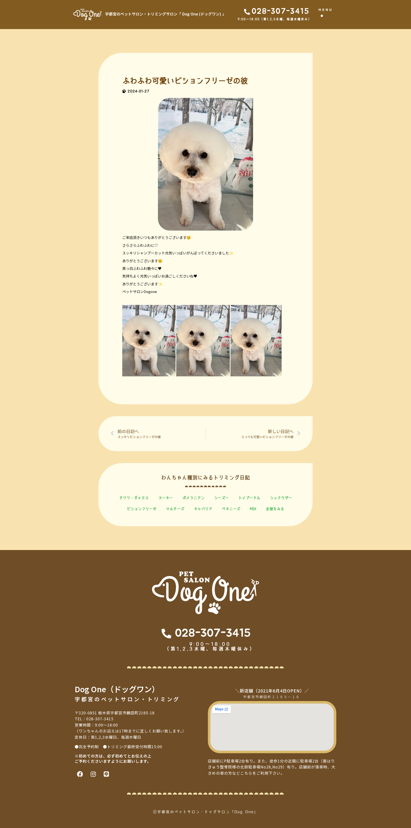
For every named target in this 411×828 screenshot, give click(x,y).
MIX (253, 509)
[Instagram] (93, 774)
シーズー (221, 498)
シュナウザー (281, 498)
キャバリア (203, 509)
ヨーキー (165, 498)
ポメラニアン (193, 498)
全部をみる (275, 509)
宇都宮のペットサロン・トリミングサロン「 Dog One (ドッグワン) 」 (165, 14)
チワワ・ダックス (134, 498)
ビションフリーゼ (141, 509)
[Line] (106, 774)
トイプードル (249, 498)
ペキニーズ (231, 509)
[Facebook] (80, 774)
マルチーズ (175, 509)
